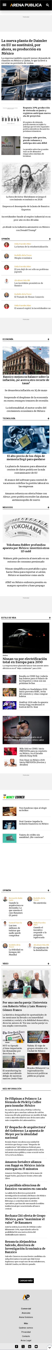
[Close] (41, 656)
